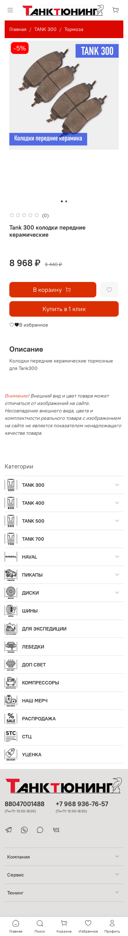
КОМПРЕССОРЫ (40, 682)
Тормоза (73, 29)
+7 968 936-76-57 (82, 804)
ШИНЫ (30, 611)
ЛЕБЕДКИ (33, 647)
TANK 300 (45, 29)
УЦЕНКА (31, 754)
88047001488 (24, 804)
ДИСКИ (30, 593)
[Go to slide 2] (66, 201)
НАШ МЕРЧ (35, 700)
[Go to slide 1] (62, 201)
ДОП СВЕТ (34, 664)
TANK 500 (33, 521)
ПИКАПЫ (32, 575)
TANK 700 (33, 539)
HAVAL (29, 557)
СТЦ (27, 736)
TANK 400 (33, 503)
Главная (17, 29)
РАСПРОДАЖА (39, 718)
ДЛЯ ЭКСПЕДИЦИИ (44, 629)
